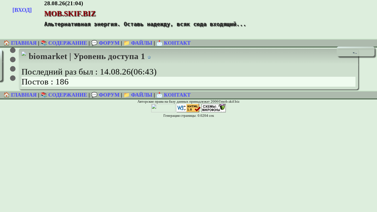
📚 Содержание (64, 43)
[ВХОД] (22, 10)
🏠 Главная (20, 43)
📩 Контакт (173, 43)
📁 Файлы (137, 43)
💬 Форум (105, 43)
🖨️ (356, 53)
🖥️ (353, 53)
